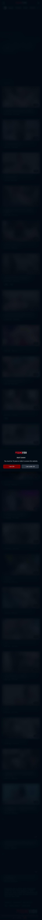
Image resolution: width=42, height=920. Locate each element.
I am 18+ (12, 466)
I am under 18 (30, 466)
